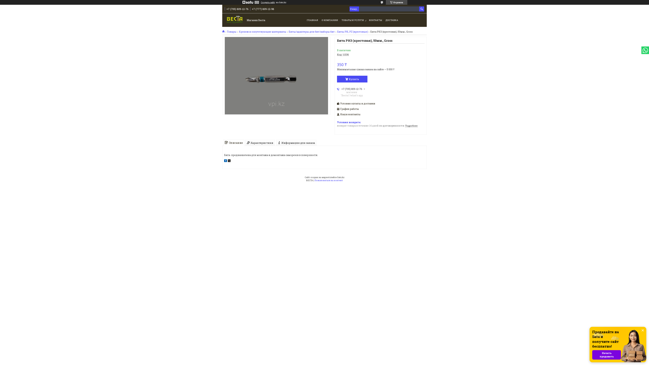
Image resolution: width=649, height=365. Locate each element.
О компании (330, 20)
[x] (229, 161)
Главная (312, 20)
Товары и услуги (353, 20)
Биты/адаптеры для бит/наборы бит (312, 31)
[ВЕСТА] (235, 20)
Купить (354, 79)
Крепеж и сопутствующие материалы (262, 31)
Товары (231, 31)
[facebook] (225, 161)
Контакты (375, 20)
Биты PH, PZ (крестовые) (352, 31)
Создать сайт (268, 2)
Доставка (392, 20)
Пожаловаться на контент (329, 180)
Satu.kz (340, 177)
